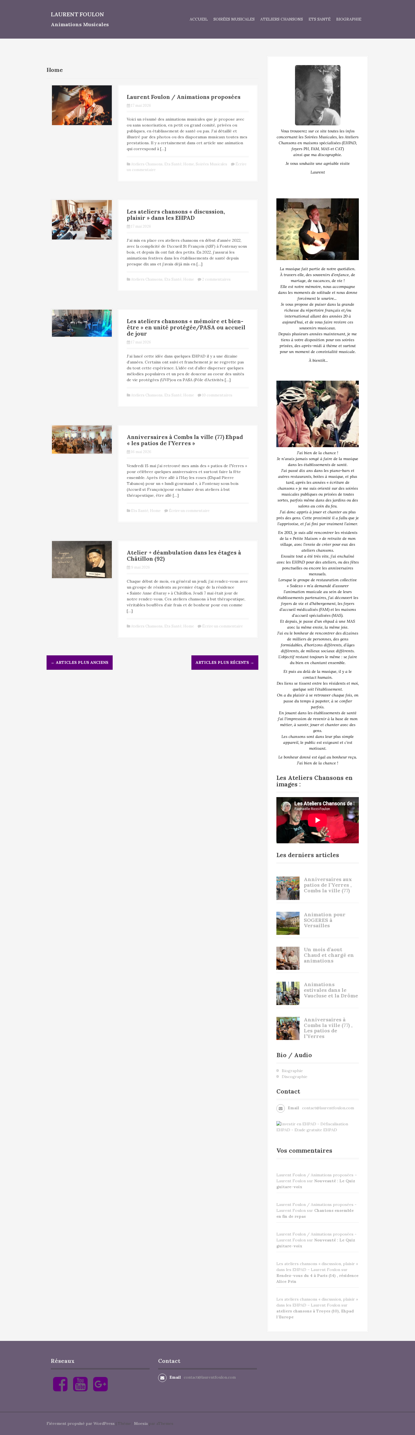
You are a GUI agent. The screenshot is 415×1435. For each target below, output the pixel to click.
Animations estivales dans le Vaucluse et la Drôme (331, 990)
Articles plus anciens (79, 662)
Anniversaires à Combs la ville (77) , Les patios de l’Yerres (328, 1027)
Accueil (199, 19)
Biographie (348, 19)
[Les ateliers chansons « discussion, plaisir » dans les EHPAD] (82, 219)
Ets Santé (320, 19)
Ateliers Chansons (281, 19)
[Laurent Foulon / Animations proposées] (82, 104)
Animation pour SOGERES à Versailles (325, 920)
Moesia (141, 1423)
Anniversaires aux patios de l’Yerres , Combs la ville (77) (328, 885)
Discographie (294, 1076)
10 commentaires (217, 395)
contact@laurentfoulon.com (328, 1107)
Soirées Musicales (234, 19)
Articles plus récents (225, 662)
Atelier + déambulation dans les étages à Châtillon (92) (184, 555)
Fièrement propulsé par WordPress (81, 1423)
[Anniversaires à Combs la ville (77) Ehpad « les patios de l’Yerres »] (82, 439)
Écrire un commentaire (189, 510)
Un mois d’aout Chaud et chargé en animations (329, 955)
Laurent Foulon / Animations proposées (184, 96)
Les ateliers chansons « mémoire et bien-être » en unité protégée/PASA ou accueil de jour (186, 327)
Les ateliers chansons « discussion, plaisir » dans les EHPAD (176, 214)
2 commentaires (216, 279)
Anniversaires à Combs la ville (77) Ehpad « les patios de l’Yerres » (185, 440)
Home (188, 164)
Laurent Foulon (77, 14)
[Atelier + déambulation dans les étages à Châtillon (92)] (82, 559)
